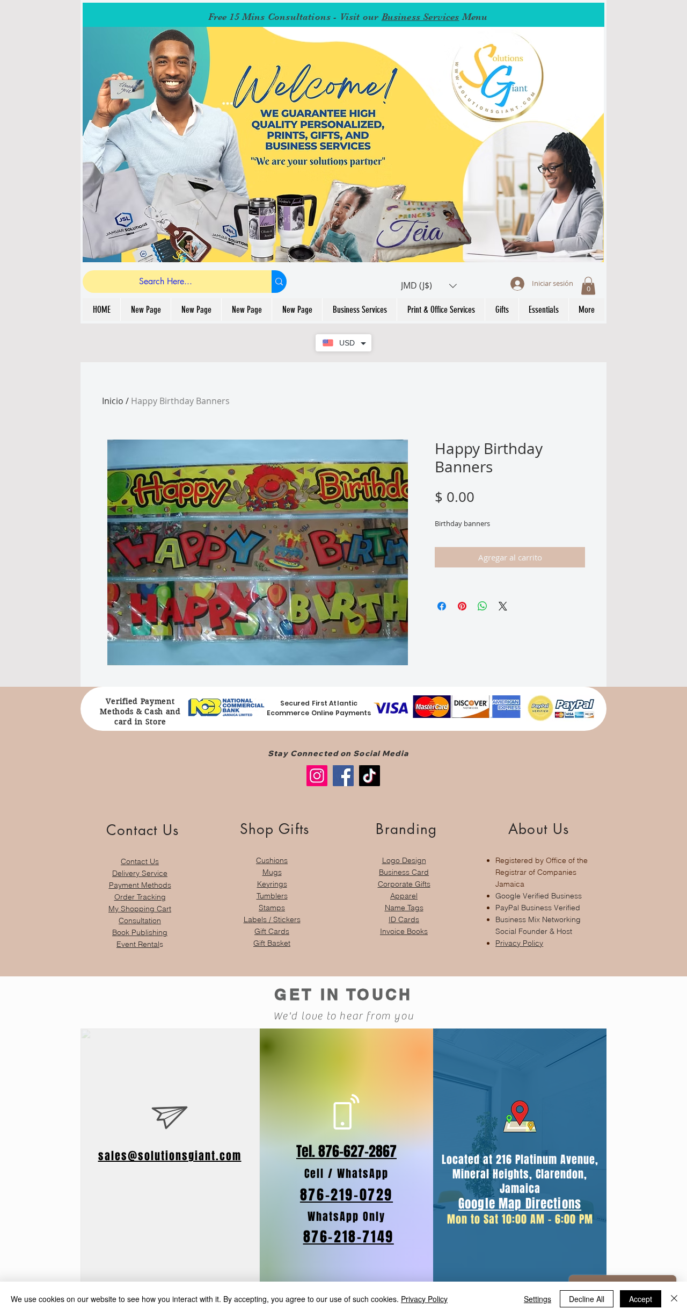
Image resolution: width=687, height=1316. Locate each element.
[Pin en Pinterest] (462, 606)
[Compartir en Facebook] (441, 606)
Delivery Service (139, 873)
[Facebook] (343, 775)
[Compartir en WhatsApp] (482, 606)
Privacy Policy (519, 943)
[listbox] (429, 286)
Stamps (272, 907)
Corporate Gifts (404, 884)
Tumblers (272, 896)
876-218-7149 (348, 1236)
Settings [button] (537, 1298)
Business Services (420, 16)
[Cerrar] (674, 1298)
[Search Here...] (279, 281)
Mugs (272, 872)
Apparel (404, 896)
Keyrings (272, 884)
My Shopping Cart (139, 909)
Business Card (404, 872)
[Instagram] (316, 775)
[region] (139, 880)
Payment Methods (140, 885)
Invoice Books (404, 931)
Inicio (112, 401)
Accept (640, 1298)
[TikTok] (369, 775)
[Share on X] (502, 606)
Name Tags (404, 907)
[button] (429, 286)
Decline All (586, 1298)
